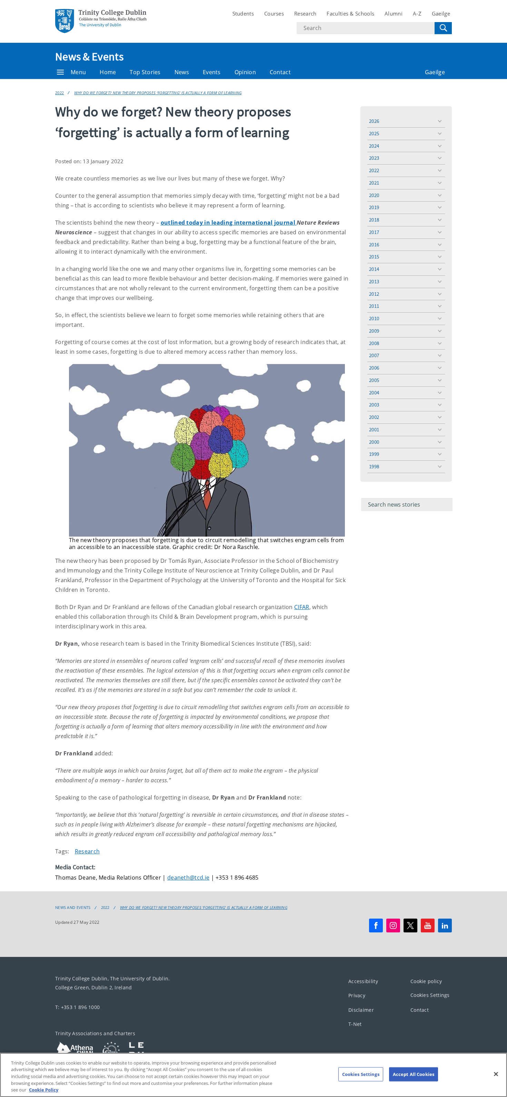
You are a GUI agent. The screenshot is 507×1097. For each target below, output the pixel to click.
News (182, 72)
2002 (374, 417)
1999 (374, 454)
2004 (374, 392)
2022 (59, 92)
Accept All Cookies (413, 1074)
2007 (374, 355)
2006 (374, 367)
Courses (274, 13)
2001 (374, 429)
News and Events (73, 907)
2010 (374, 318)
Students (243, 13)
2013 (374, 281)
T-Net (355, 1024)
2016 (374, 244)
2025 (374, 133)
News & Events (89, 56)
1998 (374, 466)
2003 (374, 404)
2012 (374, 294)
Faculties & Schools (350, 13)
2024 (374, 146)
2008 (374, 343)
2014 (374, 269)
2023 (374, 158)
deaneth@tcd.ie (188, 877)
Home (108, 72)
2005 (374, 380)
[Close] (496, 1074)
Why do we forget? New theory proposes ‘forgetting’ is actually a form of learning (157, 92)
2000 (374, 442)
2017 (374, 232)
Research (305, 13)
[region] (253, 1075)
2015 (374, 256)
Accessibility (363, 981)
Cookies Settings (430, 995)
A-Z (417, 13)
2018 (374, 219)
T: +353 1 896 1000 (77, 1007)
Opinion (245, 72)
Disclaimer (361, 1010)
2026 (374, 121)
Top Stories (145, 72)
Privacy (356, 995)
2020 (374, 195)
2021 (374, 182)
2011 (374, 306)
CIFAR (301, 607)
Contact (280, 72)
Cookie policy (426, 981)
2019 (374, 207)
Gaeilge (441, 13)
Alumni (393, 13)
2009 (374, 330)
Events (212, 72)
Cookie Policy (43, 1090)
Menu (78, 72)
